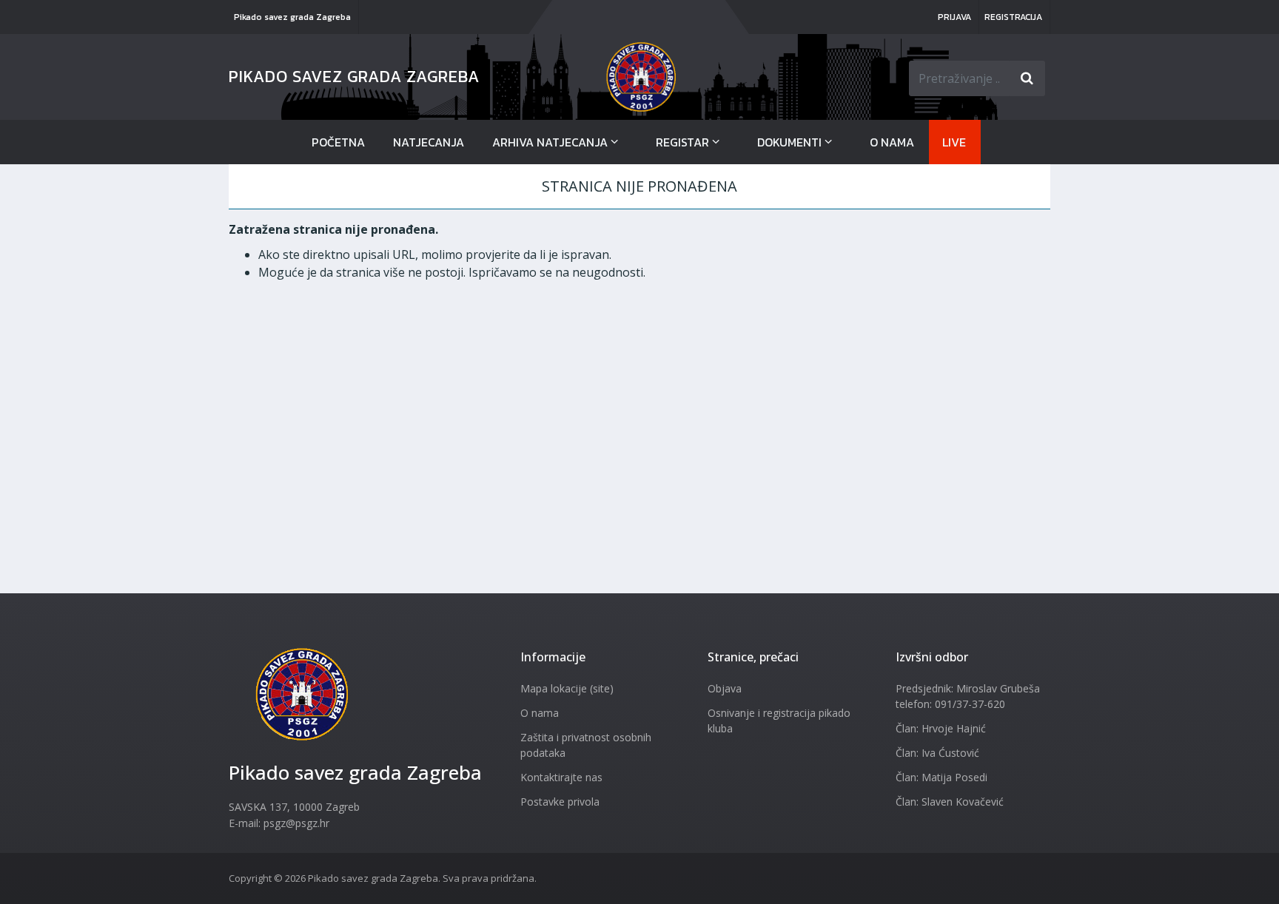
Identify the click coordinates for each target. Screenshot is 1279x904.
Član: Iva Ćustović (937, 753)
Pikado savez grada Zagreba (292, 17)
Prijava (954, 17)
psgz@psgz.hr (296, 823)
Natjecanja (428, 142)
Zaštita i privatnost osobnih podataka (585, 745)
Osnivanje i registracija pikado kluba (779, 720)
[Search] (1027, 78)
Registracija (1013, 17)
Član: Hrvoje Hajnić (941, 728)
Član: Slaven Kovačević (950, 802)
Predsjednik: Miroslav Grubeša (968, 688)
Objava (725, 688)
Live (954, 142)
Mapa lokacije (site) (567, 688)
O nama (892, 142)
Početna (338, 142)
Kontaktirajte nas (561, 777)
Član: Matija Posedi (941, 777)
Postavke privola (560, 802)
